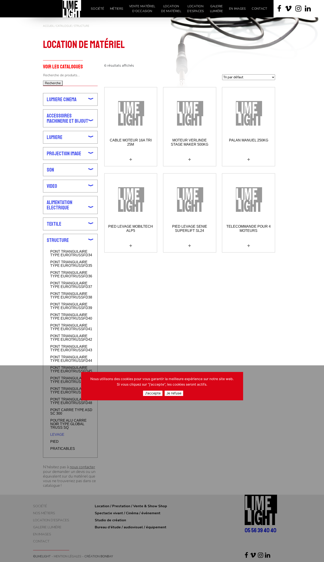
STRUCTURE (58, 240)
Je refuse (173, 393)
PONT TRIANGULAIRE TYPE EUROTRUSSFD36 (71, 274)
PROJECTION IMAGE (64, 153)
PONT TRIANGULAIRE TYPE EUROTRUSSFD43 (71, 348)
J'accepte (153, 393)
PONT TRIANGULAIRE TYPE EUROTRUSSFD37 (71, 285)
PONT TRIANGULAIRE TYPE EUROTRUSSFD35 (71, 263)
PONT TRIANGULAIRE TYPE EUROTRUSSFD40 (71, 316)
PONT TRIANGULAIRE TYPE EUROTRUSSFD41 (71, 327)
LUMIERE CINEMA (61, 99)
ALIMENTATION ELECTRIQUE (59, 205)
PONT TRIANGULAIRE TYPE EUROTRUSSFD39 (71, 306)
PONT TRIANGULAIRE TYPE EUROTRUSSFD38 (71, 295)
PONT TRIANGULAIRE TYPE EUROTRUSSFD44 (71, 358)
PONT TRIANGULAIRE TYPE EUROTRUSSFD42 (71, 337)
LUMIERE (54, 137)
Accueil (48, 26)
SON (50, 169)
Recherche (53, 83)
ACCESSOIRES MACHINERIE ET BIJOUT (67, 118)
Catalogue (64, 26)
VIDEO (52, 186)
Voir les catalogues (63, 66)
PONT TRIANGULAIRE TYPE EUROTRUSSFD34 (71, 253)
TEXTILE (54, 224)
